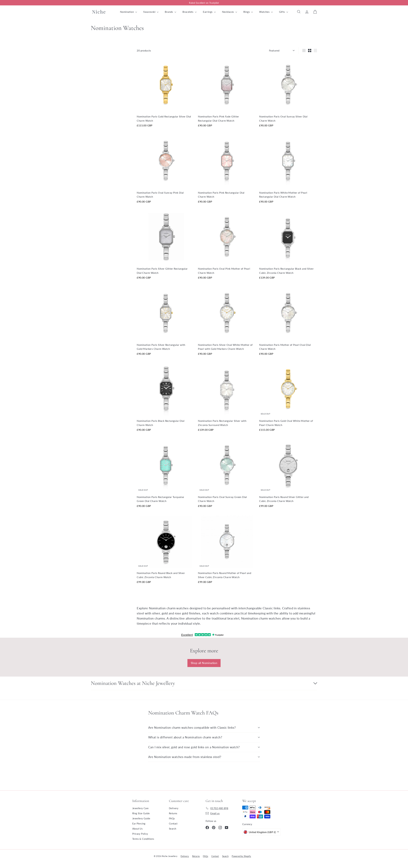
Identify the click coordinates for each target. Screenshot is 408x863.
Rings (246, 11)
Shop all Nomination (204, 663)
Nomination (127, 11)
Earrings (208, 11)
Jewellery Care (140, 808)
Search (172, 828)
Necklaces (228, 11)
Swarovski (149, 11)
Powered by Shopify (241, 856)
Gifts (282, 11)
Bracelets (188, 11)
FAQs (172, 818)
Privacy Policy (140, 833)
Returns (173, 813)
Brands (169, 11)
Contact (173, 823)
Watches (264, 11)
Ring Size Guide (141, 813)
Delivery (173, 808)
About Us (137, 828)
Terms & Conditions (143, 838)
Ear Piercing (139, 823)
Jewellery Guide (141, 818)
